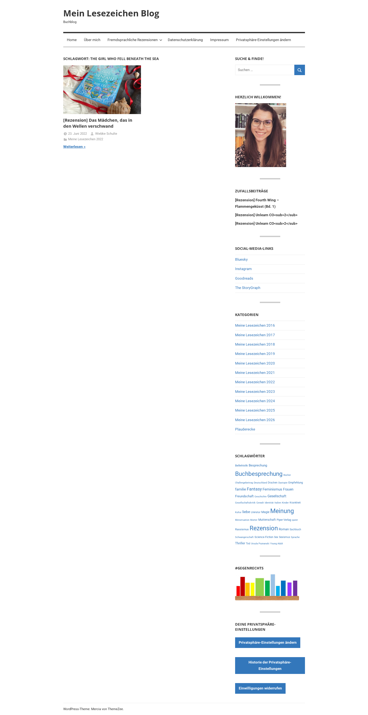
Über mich (92, 40)
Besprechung (258, 465)
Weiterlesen (73, 146)
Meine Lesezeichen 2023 (255, 391)
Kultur (238, 512)
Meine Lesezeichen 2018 (255, 344)
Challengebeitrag (244, 482)
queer (295, 520)
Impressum (219, 40)
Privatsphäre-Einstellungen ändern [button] (263, 40)
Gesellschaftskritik (245, 502)
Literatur (255, 512)
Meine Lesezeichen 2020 (255, 363)
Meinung (282, 511)
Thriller (240, 543)
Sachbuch (295, 529)
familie (240, 489)
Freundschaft (244, 496)
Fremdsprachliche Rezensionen (133, 40)
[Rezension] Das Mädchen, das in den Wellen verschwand (97, 123)
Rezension (264, 528)
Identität (269, 502)
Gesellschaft (276, 496)
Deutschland (260, 482)
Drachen (272, 482)
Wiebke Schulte (106, 134)
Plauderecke (245, 429)
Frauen (288, 489)
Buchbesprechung (259, 473)
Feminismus (272, 489)
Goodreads (244, 278)
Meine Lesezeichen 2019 (255, 354)
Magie (265, 512)
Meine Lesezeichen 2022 (85, 139)
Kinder (285, 502)
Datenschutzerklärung (185, 40)
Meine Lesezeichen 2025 (255, 410)
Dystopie (283, 482)
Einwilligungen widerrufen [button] (260, 688)
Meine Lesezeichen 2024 (255, 401)
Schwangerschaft (244, 537)
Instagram (243, 269)
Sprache (295, 537)
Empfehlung (295, 482)
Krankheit (295, 502)
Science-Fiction (263, 537)
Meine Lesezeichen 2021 (255, 372)
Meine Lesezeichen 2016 (255, 325)
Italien (278, 502)
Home (72, 40)
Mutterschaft (267, 519)
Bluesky (241, 259)
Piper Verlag (284, 519)
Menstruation (242, 520)
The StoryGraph (247, 288)
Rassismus (242, 529)
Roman (284, 529)
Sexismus (284, 537)
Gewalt (260, 502)
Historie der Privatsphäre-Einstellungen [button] (270, 665)
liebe (246, 512)
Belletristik (241, 465)
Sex (276, 537)
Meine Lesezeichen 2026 (255, 420)
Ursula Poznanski (260, 543)
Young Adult (276, 543)
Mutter (253, 520)
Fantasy (254, 489)
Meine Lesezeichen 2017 (255, 335)
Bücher (287, 475)
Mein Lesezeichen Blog (111, 13)
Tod (248, 543)
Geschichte (260, 496)
